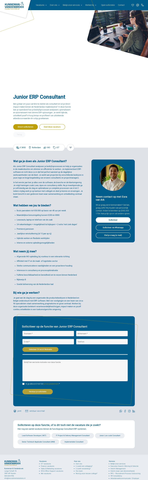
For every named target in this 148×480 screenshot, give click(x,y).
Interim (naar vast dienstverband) (123, 471)
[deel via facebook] (125, 411)
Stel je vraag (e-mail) (113, 235)
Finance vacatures (47, 466)
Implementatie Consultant (74, 442)
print (20, 411)
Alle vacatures (46, 473)
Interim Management (118, 469)
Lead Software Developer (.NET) (34, 436)
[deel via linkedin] (134, 411)
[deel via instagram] (130, 411)
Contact (121, 5)
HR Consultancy (116, 476)
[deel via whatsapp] (121, 411)
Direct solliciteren (25, 127)
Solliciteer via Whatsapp (113, 228)
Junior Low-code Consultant (109, 436)
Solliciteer (113, 220)
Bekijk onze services (118, 464)
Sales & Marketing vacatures (51, 469)
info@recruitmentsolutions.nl (14, 478)
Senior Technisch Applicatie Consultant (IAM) (38, 442)
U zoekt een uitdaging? (84, 466)
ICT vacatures (46, 464)
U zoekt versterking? (83, 469)
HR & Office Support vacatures (52, 471)
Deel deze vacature (52, 127)
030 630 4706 (9, 476)
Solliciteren (24, 425)
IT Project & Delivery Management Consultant (73, 436)
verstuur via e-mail (37, 411)
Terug (19, 134)
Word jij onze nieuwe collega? (86, 473)
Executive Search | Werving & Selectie (124, 466)
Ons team (79, 471)
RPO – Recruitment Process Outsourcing (125, 473)
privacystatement (51, 384)
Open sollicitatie (108, 5)
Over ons (79, 464)
